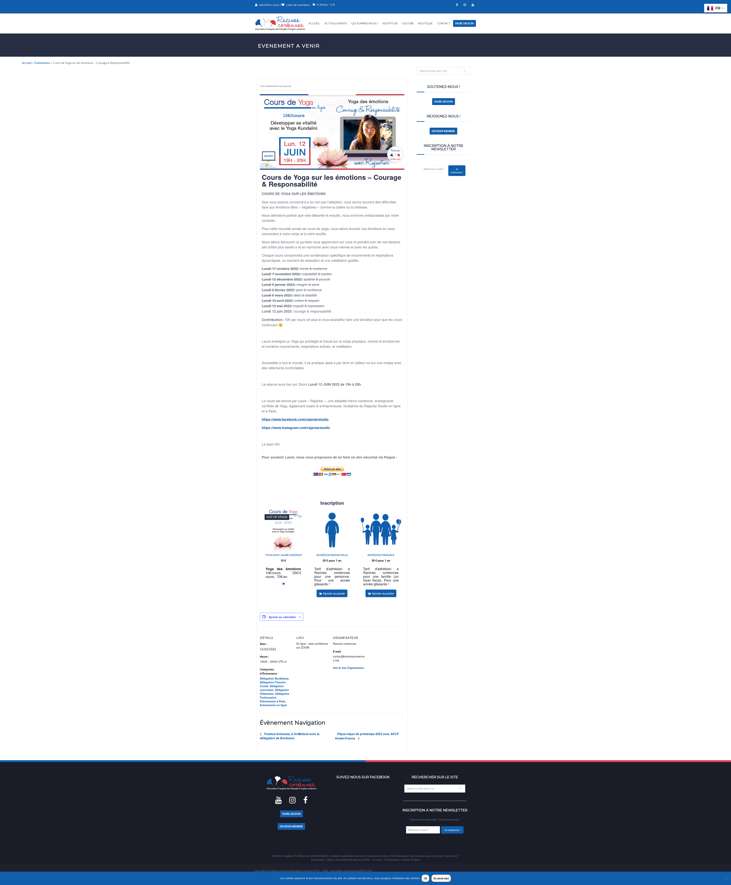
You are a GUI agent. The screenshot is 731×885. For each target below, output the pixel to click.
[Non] (726, 878)
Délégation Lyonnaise (272, 688)
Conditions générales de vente (347, 855)
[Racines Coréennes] (280, 23)
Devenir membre (443, 131)
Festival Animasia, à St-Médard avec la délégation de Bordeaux (289, 736)
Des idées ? (452, 855)
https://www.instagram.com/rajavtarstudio (296, 427)
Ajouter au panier (333, 593)
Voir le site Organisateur (348, 668)
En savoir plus (441, 878)
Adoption (390, 23)
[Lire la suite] (283, 583)
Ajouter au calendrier (282, 617)
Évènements (42, 62)
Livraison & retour (378, 855)
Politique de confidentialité (311, 855)
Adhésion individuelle (332, 554)
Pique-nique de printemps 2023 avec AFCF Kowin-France (367, 736)
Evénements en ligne (273, 705)
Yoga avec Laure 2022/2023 (283, 554)
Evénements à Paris (272, 701)
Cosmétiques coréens (397, 859)
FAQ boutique (399, 855)
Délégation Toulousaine (274, 695)
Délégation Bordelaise (274, 678)
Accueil (314, 23)
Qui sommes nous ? (364, 23)
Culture (408, 23)
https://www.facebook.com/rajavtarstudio (295, 419)
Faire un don (464, 23)
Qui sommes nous (420, 855)
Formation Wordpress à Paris (353, 859)
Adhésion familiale (380, 554)
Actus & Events (335, 23)
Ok (425, 878)
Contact (444, 23)
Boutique (425, 23)
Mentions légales (282, 855)
